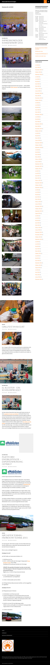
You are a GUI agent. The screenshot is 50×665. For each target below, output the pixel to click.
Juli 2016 (37, 189)
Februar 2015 (38, 227)
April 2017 (37, 175)
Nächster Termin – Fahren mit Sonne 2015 (15, 536)
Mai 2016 (37, 194)
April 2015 (37, 222)
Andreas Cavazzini (13, 45)
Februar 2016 (38, 201)
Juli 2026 (37, 65)
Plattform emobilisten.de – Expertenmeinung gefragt (12, 460)
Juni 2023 (37, 105)
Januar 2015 (37, 229)
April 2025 (37, 83)
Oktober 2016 (38, 185)
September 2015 (38, 211)
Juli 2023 (37, 102)
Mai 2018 (37, 152)
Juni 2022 (37, 116)
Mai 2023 (37, 107)
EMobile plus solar (39, 51)
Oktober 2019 (38, 131)
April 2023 (37, 109)
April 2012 (37, 272)
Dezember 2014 (38, 232)
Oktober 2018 (38, 145)
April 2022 (37, 121)
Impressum (4, 632)
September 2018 (38, 147)
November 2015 (38, 206)
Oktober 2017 (38, 168)
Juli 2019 (37, 133)
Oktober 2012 (38, 265)
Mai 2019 (37, 135)
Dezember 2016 (38, 182)
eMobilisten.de (26, 484)
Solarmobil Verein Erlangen (9, 1)
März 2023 (37, 112)
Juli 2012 (37, 269)
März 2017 (37, 178)
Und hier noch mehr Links (40, 56)
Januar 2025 (37, 90)
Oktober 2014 (38, 236)
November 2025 (38, 69)
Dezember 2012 (38, 262)
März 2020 (37, 126)
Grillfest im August (13, 326)
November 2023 (38, 98)
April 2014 (37, 248)
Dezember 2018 (38, 142)
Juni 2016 (37, 192)
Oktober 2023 (38, 100)
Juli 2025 (37, 76)
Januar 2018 (37, 161)
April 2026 (37, 67)
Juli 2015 (37, 215)
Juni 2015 (37, 218)
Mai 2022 (37, 119)
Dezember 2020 (38, 123)
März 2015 (37, 225)
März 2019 (37, 138)
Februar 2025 (38, 88)
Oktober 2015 (38, 208)
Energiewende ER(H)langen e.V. (41, 53)
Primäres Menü (48, 1)
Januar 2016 (37, 204)
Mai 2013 (37, 258)
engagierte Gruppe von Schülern (11, 413)
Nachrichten (5, 38)
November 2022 (38, 114)
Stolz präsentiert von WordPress (7, 663)
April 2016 (37, 196)
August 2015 (37, 213)
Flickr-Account (14, 87)
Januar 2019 (37, 140)
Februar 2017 (38, 180)
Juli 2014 (37, 241)
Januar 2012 (37, 277)
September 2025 (38, 74)
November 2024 (38, 93)
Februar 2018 (38, 159)
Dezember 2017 (38, 163)
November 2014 (38, 234)
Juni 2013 (37, 255)
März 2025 (37, 86)
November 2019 (38, 128)
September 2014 (38, 239)
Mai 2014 (37, 246)
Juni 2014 (37, 244)
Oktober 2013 (38, 253)
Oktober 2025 (38, 72)
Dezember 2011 (38, 279)
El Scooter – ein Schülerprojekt (11, 388)
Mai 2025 (37, 81)
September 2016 (38, 187)
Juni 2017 (37, 173)
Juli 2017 (37, 171)
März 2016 (37, 199)
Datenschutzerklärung (7, 635)
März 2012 (37, 274)
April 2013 (37, 260)
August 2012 (37, 267)
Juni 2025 (37, 79)
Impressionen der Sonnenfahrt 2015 (12, 41)
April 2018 (37, 154)
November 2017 (38, 166)
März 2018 (37, 156)
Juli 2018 (37, 149)
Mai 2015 (37, 220)
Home (3, 630)
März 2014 (37, 251)
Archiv (3, 324)
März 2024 (37, 95)
